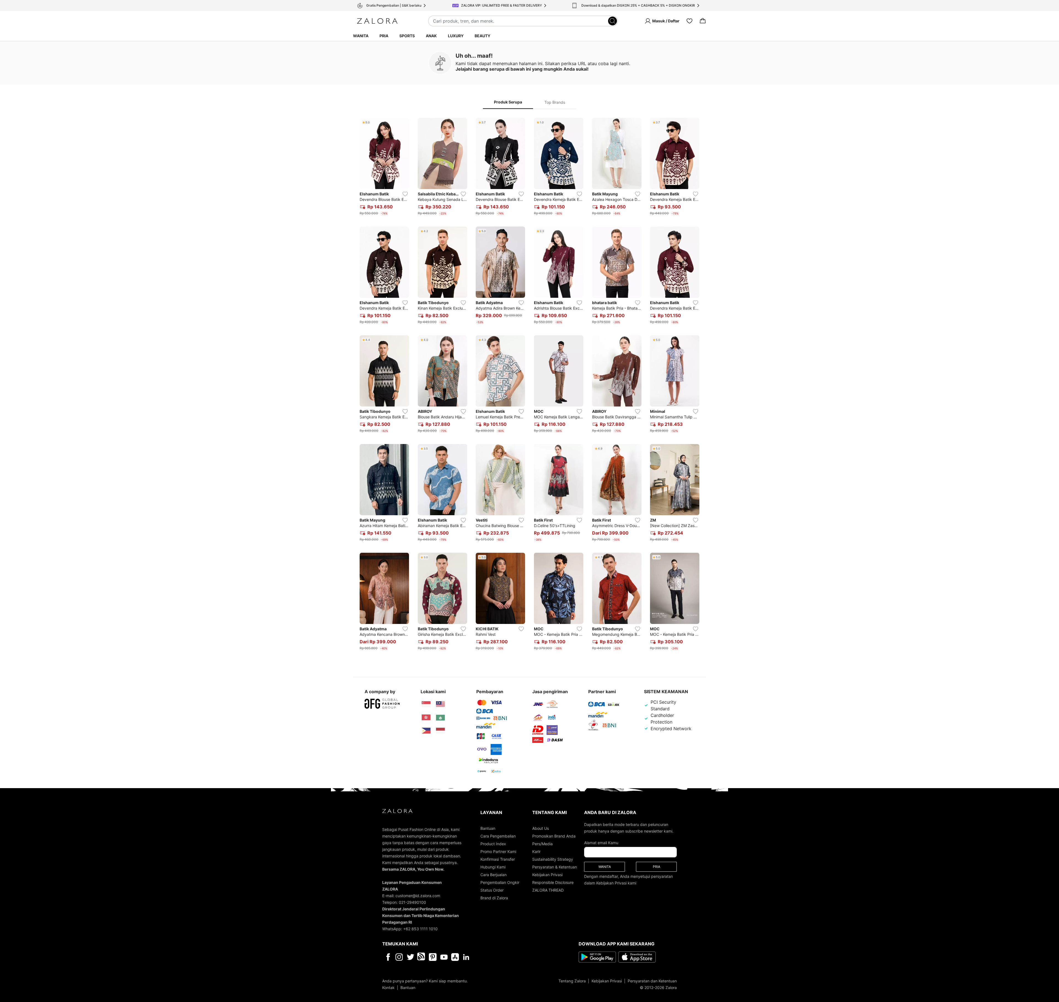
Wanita (360, 35)
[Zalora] (377, 21)
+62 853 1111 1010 (420, 928)
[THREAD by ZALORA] (421, 957)
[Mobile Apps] (455, 957)
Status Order (492, 890)
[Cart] (702, 21)
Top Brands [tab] (554, 102)
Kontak (388, 987)
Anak (431, 35)
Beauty (482, 35)
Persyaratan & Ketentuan (554, 867)
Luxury (456, 35)
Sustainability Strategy (552, 859)
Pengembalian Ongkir (499, 882)
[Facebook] (388, 957)
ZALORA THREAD (548, 890)
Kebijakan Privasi (547, 874)
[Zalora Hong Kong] (426, 717)
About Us (540, 828)
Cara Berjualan (493, 874)
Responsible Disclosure (553, 882)
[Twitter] (410, 957)
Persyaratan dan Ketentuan (652, 981)
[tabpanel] (529, 385)
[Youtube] (444, 957)
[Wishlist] (689, 21)
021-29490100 (412, 902)
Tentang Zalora (572, 981)
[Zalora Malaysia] (440, 704)
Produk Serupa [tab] (508, 102)
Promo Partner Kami (498, 851)
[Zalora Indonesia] (440, 730)
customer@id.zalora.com (417, 895)
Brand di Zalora (494, 897)
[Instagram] (399, 957)
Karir (536, 851)
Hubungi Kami (493, 867)
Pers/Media (542, 843)
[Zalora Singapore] (426, 704)
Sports (407, 35)
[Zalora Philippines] (426, 730)
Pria (383, 35)
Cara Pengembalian (498, 836)
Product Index (493, 843)
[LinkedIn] (466, 957)
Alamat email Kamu (601, 842)
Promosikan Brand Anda (554, 836)
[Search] (612, 21)
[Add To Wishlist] (405, 194)
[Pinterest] (432, 957)
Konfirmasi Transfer (497, 859)
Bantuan (487, 828)
